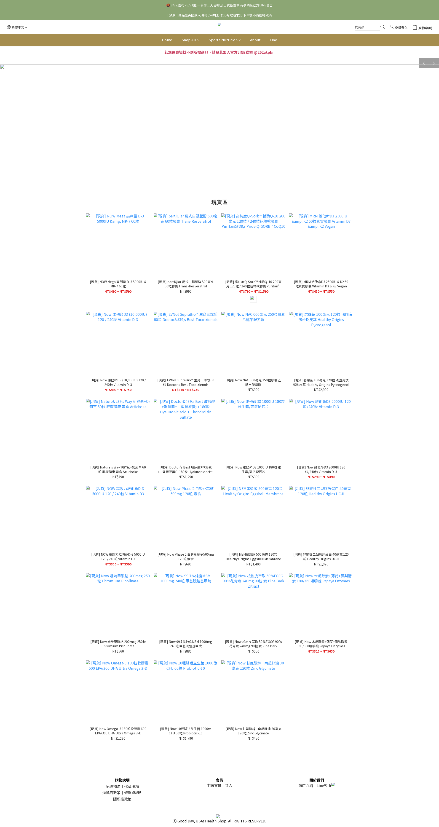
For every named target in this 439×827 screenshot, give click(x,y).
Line (273, 39)
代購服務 (131, 786)
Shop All (189, 39)
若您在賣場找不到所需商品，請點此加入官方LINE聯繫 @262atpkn (219, 52)
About (255, 39)
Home (167, 39)
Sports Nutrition (223, 39)
